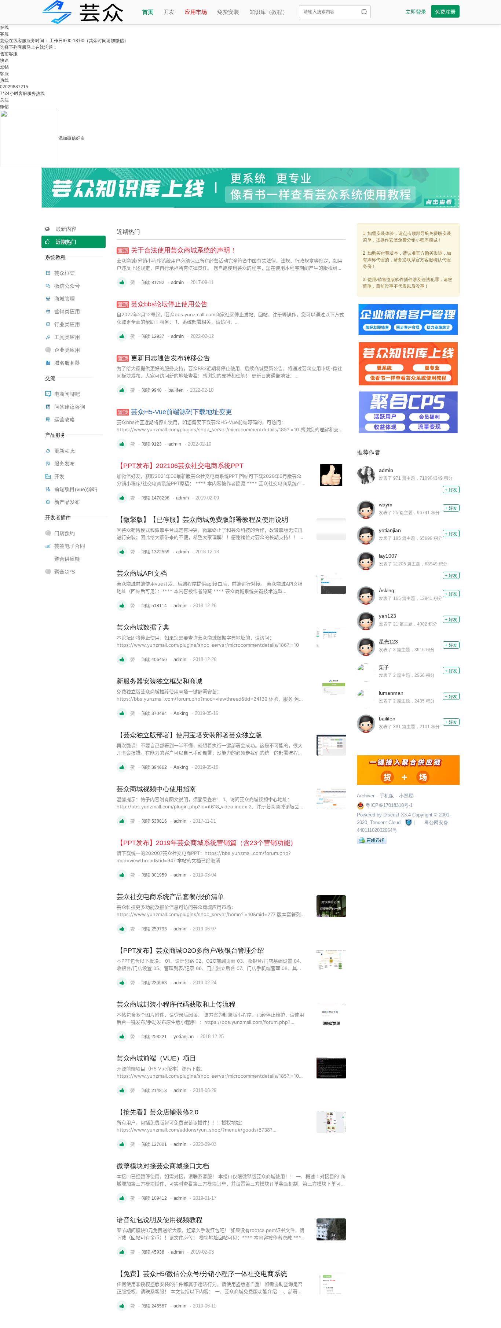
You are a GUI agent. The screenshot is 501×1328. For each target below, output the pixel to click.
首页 (147, 12)
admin (177, 282)
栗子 (384, 667)
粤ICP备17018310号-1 (388, 805)
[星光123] (368, 646)
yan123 (387, 616)
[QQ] (372, 839)
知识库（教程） (268, 12)
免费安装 (228, 12)
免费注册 (445, 12)
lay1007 (388, 556)
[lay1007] (368, 560)
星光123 (388, 642)
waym (385, 505)
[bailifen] (368, 723)
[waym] (368, 509)
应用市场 (196, 12)
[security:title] (408, 822)
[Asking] (368, 595)
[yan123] (368, 620)
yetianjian (183, 1036)
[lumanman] (368, 697)
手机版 (387, 795)
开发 (169, 12)
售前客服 (9, 53)
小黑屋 (406, 795)
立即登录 (416, 12)
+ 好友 (451, 490)
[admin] (368, 474)
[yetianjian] (368, 535)
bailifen (175, 390)
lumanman (391, 693)
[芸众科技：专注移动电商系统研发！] (82, 11)
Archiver (365, 795)
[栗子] (368, 672)
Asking (180, 713)
